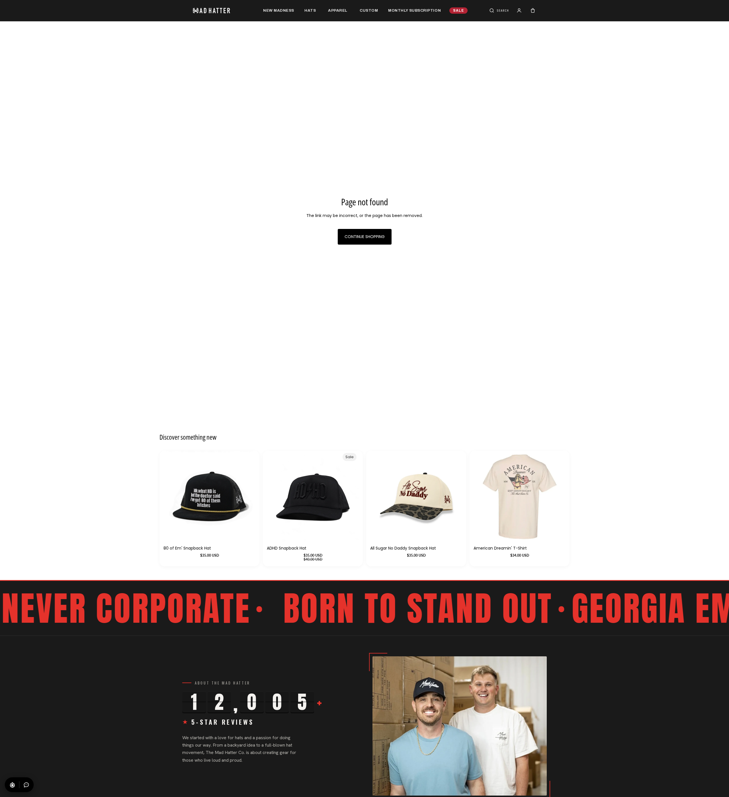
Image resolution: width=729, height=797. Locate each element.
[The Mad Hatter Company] (220, 10)
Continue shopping (365, 236)
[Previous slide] (482, 496)
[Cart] (533, 11)
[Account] (519, 11)
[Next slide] (557, 496)
